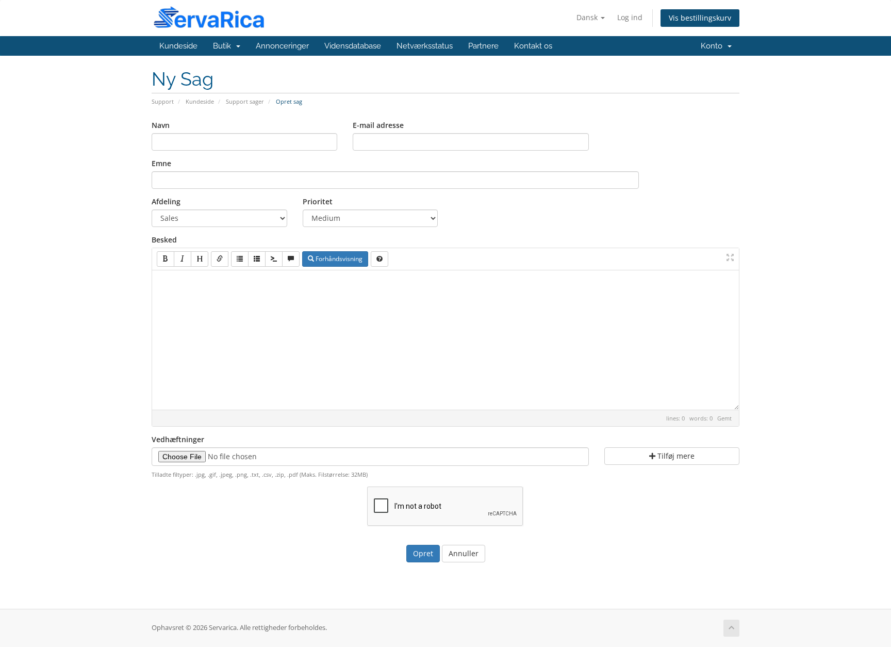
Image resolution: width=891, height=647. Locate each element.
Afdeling (166, 201)
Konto (714, 46)
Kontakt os (533, 46)
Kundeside (178, 46)
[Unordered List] (240, 259)
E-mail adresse (378, 125)
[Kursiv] (182, 259)
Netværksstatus (425, 46)
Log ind (629, 17)
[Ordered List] (257, 259)
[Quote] (291, 259)
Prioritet (318, 201)
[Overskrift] (199, 259)
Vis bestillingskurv (700, 18)
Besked (164, 240)
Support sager (245, 101)
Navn (161, 125)
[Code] (274, 259)
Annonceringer (282, 46)
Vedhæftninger (178, 439)
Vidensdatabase (352, 46)
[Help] (379, 259)
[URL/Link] (219, 259)
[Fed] (165, 259)
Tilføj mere (675, 456)
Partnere (483, 46)
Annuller (463, 553)
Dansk (588, 17)
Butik (224, 46)
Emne (161, 163)
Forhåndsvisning (338, 258)
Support (163, 101)
